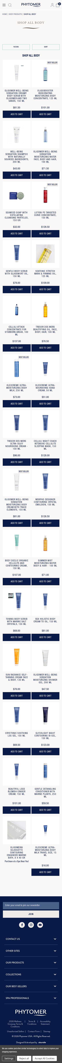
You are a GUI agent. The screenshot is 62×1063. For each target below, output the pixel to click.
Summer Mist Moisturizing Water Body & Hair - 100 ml (45, 563)
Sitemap (46, 1031)
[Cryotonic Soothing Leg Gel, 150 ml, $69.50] (16, 716)
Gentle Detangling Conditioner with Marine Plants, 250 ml (45, 793)
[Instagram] (31, 925)
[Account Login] (52, 5)
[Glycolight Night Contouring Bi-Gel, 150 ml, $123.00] (45, 716)
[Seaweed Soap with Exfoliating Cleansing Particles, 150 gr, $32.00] (16, 195)
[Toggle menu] (4, 5)
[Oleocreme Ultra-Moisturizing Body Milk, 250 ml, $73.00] (16, 368)
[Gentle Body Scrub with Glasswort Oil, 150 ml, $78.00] (16, 254)
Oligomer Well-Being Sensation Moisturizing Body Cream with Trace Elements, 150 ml (17, 505)
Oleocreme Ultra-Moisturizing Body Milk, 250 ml (16, 388)
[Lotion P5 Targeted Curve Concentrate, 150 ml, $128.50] (45, 195)
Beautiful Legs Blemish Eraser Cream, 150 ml (16, 792)
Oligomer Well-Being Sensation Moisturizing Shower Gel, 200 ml (45, 679)
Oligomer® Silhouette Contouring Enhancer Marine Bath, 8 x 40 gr (16, 853)
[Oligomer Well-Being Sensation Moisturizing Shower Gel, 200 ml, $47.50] (45, 657)
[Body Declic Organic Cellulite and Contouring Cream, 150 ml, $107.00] (16, 543)
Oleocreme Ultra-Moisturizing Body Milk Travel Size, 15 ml (45, 852)
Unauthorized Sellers (15, 1031)
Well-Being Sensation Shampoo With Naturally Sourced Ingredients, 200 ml (16, 157)
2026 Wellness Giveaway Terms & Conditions (15, 1024)
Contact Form (34, 1031)
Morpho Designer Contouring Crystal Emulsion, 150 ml (45, 502)
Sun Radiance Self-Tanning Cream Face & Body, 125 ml (16, 677)
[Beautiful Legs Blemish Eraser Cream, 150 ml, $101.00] (16, 771)
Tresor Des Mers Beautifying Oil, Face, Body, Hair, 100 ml (45, 330)
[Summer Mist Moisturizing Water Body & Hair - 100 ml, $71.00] (45, 543)
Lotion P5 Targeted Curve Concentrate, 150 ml (45, 215)
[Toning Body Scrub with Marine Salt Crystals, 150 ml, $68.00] (16, 601)
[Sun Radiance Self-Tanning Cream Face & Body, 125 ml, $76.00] (16, 657)
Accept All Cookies (45, 1058)
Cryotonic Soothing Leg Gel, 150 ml (16, 734)
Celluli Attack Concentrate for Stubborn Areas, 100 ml (16, 331)
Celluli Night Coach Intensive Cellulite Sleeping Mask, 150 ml (45, 445)
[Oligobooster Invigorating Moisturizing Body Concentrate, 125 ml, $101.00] (45, 73)
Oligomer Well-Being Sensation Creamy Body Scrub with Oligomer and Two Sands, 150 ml (17, 96)
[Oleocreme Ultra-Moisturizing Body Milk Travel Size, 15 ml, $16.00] (45, 830)
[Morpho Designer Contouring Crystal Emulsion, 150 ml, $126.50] (45, 482)
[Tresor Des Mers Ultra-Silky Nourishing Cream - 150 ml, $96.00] (16, 424)
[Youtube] (40, 925)
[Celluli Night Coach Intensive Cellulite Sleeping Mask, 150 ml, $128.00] (45, 424)
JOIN (31, 914)
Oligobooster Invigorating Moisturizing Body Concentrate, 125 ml (45, 95)
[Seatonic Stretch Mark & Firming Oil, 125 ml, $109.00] (45, 254)
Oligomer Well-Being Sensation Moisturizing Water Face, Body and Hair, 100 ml (45, 157)
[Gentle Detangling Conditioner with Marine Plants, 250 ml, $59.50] (45, 771)
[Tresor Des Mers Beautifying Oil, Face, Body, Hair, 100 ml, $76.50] (45, 309)
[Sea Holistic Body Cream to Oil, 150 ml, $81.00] (45, 601)
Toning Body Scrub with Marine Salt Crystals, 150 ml (16, 622)
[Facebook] (22, 925)
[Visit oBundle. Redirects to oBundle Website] (42, 1042)
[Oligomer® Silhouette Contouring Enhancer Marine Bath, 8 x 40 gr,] (16, 830)
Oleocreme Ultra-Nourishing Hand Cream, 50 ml (45, 388)
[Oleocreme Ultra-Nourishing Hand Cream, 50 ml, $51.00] (45, 368)
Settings (8, 1058)
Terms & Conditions (31, 1023)
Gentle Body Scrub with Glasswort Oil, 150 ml (16, 274)
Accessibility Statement (45, 1023)
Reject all (24, 1058)
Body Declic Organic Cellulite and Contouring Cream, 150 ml (16, 565)
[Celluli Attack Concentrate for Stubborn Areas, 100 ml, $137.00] (16, 309)
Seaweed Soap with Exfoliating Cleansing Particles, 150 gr (17, 217)
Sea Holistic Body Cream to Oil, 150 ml (45, 620)
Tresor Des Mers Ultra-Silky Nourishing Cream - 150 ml (16, 445)
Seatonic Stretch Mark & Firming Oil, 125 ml (45, 274)
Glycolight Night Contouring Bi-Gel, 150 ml (45, 736)
